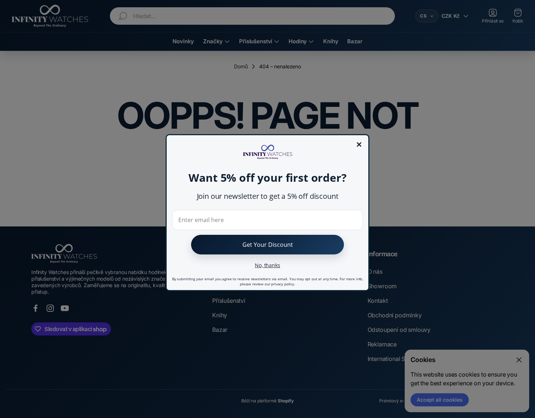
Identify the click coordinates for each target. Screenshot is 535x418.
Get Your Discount (267, 245)
